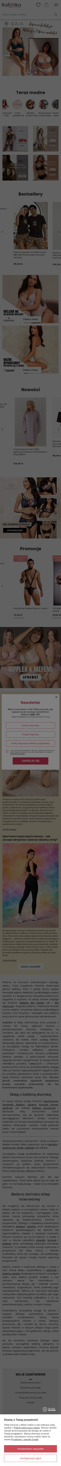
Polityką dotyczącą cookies (27, 1428)
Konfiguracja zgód (30, 1458)
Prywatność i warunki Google (24, 1439)
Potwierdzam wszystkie (31, 1449)
